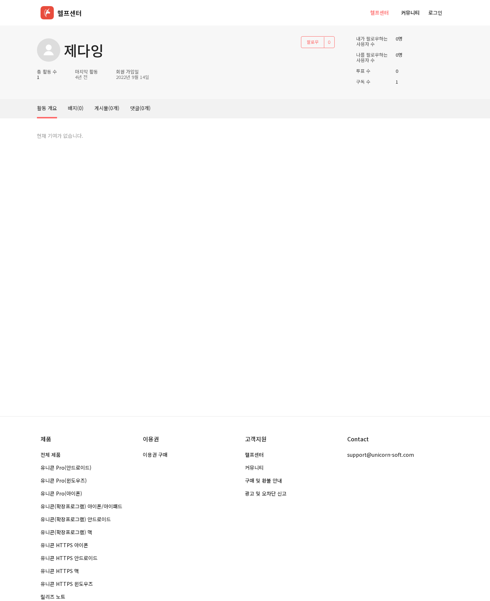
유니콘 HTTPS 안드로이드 (69, 558)
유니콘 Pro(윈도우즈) (64, 480)
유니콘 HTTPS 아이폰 (64, 545)
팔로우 (313, 42)
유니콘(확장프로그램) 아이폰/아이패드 (81, 506)
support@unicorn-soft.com (380, 454)
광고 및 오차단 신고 (266, 493)
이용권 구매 (155, 454)
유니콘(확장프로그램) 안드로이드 (76, 519)
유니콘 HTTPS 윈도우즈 (67, 583)
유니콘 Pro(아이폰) (61, 493)
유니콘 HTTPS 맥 (60, 570)
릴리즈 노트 (53, 596)
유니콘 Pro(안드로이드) (66, 467)
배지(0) (76, 108)
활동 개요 (47, 108)
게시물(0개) (106, 108)
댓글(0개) (140, 108)
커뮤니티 (410, 12)
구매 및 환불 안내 (263, 480)
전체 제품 (51, 454)
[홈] (47, 12)
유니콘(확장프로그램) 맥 (66, 532)
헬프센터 (379, 12)
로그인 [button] (435, 12)
